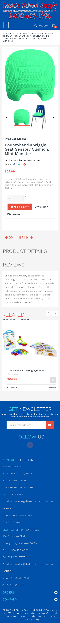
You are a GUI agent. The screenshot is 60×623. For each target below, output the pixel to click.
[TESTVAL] (30, 11)
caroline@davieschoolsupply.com (33, 501)
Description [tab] (18, 237)
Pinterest (25, 164)
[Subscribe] (50, 425)
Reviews (14, 265)
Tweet (19, 164)
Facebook (30, 445)
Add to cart (21, 207)
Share (14, 164)
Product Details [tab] (25, 251)
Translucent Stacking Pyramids (25, 370)
